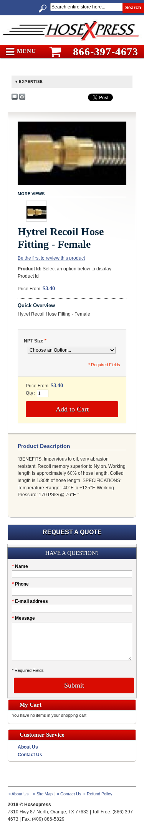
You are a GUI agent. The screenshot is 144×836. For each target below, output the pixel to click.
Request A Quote (72, 532)
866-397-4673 (105, 52)
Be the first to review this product (51, 258)
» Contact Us (69, 794)
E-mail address (30, 601)
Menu (25, 51)
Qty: (30, 393)
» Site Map (43, 794)
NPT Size (35, 341)
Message (23, 618)
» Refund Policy (98, 794)
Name (20, 566)
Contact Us (30, 754)
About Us (28, 747)
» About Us (18, 794)
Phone (20, 584)
